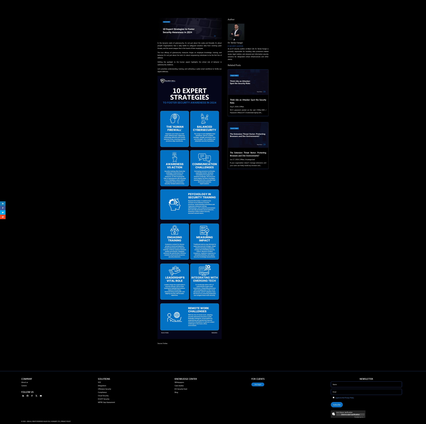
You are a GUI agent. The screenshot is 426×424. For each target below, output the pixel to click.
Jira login (257, 384)
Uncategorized (250, 159)
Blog (176, 392)
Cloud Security (103, 395)
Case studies (179, 385)
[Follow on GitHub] (27, 396)
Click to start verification (350, 414)
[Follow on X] (36, 396)
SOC (99, 382)
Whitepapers (179, 382)
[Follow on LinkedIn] (23, 396)
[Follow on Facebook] (32, 396)
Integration (102, 385)
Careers (24, 385)
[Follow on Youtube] (41, 396)
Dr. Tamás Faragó (235, 42)
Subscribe (337, 404)
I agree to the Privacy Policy (344, 398)
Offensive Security (104, 389)
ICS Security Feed (181, 389)
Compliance (102, 392)
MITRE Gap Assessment (106, 402)
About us (24, 382)
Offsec (242, 107)
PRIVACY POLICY (66, 421)
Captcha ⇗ (359, 417)
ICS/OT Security (103, 399)
